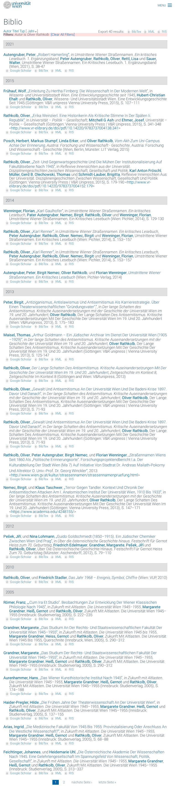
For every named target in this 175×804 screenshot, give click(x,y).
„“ (53, 54)
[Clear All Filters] (63, 35)
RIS (164, 31)
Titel (15, 31)
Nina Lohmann (42, 536)
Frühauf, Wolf (14, 91)
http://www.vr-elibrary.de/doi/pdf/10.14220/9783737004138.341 (64, 128)
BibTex (136, 31)
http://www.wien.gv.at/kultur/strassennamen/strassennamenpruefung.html (74, 475)
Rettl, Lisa (130, 58)
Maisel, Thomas (17, 335)
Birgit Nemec (48, 272)
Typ (22, 31)
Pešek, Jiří (12, 536)
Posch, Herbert (16, 140)
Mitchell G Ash (101, 120)
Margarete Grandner (26, 636)
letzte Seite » (107, 782)
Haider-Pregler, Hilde (21, 702)
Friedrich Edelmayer (70, 545)
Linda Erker (68, 140)
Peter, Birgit (13, 302)
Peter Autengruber (76, 58)
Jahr (31, 31)
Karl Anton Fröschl (145, 170)
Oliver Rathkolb (100, 140)
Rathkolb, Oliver (106, 58)
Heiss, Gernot (57, 636)
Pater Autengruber (43, 215)
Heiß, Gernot (37, 611)
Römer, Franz (14, 602)
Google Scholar (20, 70)
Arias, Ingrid (13, 726)
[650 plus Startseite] (87, 5)
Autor (7, 31)
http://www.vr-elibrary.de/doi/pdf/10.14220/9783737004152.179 (80, 184)
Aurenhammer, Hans (20, 678)
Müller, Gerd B (21, 174)
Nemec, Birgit (71, 215)
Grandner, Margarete (106, 545)
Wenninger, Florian (19, 211)
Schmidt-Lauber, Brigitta (99, 174)
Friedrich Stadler (53, 577)
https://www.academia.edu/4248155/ (42, 511)
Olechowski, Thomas (52, 174)
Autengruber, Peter (19, 54)
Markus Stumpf (44, 140)
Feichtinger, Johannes (22, 752)
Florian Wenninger (111, 272)
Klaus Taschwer (48, 487)
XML (151, 31)
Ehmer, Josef (133, 120)
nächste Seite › (82, 782)
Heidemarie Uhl (62, 752)
